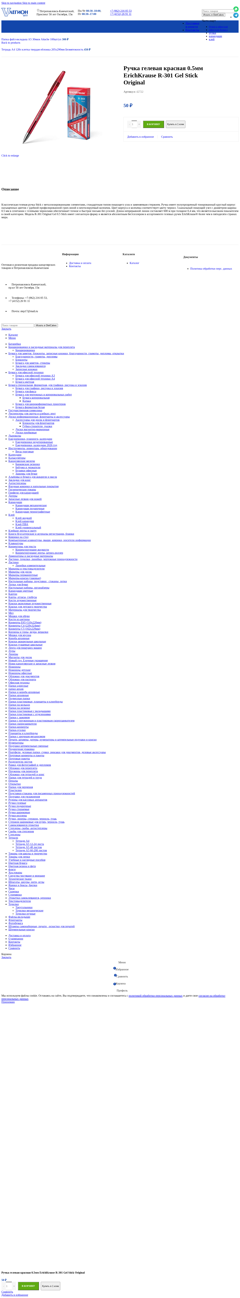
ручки (212, 32)
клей (212, 39)
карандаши (215, 36)
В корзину (28, 1286)
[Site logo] (14, 16)
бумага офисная (218, 26)
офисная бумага (218, 29)
